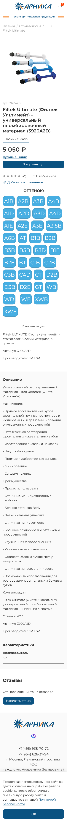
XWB (41, 299)
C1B (35, 262)
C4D (25, 275)
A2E (22, 226)
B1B (35, 238)
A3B (38, 201)
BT (22, 262)
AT (23, 238)
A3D (39, 213)
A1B (8, 201)
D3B (9, 287)
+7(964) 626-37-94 (34, 754)
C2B (49, 262)
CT (38, 275)
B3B (9, 250)
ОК (33, 814)
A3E (37, 226)
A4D (55, 213)
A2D (23, 213)
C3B (9, 275)
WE (26, 299)
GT (38, 287)
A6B (9, 238)
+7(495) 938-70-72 (34, 749)
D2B (51, 275)
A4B (53, 201)
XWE (10, 311)
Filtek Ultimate (14, 30)
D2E (25, 287)
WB (51, 287)
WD (9, 299)
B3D (40, 250)
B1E (55, 250)
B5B (24, 250)
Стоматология (30, 26)
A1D (9, 213)
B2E (9, 262)
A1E (8, 226)
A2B (23, 201)
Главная (9, 26)
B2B (50, 238)
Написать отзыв (18, 701)
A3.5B (54, 226)
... (47, 26)
